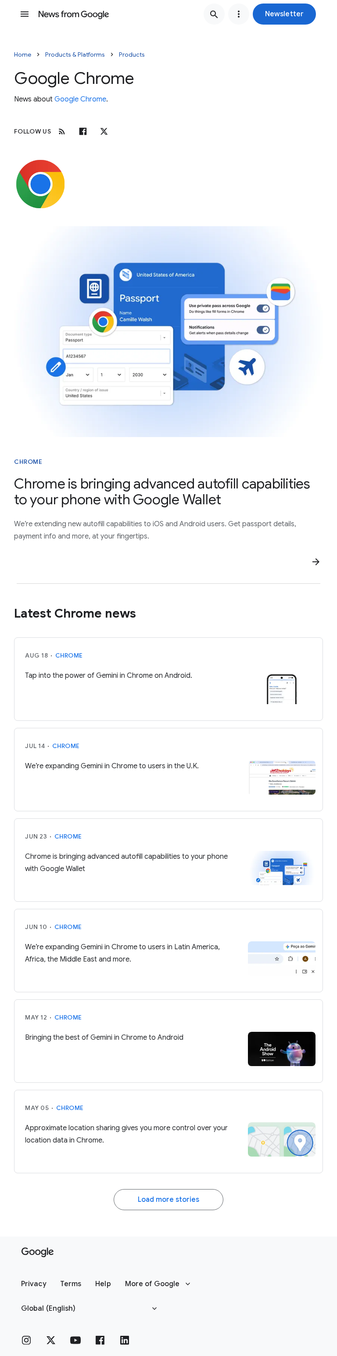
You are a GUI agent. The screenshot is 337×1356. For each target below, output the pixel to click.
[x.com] (104, 131)
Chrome (28, 462)
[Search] (214, 14)
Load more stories (168, 1199)
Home (22, 54)
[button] (284, 14)
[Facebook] (82, 131)
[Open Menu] (24, 14)
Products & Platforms (75, 54)
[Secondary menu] (238, 14)
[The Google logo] (37, 1252)
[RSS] (61, 131)
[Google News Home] (74, 14)
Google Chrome (80, 99)
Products (132, 54)
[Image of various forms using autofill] (168, 331)
